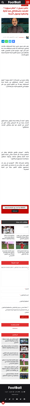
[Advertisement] (15, 104)
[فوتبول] (14, 2)
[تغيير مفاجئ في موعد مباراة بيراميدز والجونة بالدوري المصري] (22, 230)
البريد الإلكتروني (24, 295)
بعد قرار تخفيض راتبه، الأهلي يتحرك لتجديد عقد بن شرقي (23, 252)
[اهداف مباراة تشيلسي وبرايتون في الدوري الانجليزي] (24, 376)
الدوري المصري (24, 5)
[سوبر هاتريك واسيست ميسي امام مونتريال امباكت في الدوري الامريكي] (7, 245)
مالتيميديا (10, 392)
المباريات (22, 392)
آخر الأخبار (17, 392)
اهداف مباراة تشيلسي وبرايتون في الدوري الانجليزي (10, 375)
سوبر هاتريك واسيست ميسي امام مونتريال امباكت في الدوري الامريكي (8, 253)
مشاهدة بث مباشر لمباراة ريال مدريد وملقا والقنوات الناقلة (8, 237)
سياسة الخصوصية (15, 394)
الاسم (27, 289)
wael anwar (21, 37)
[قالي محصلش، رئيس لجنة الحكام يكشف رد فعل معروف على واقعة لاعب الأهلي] (24, 369)
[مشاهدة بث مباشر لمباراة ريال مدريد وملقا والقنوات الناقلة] (7, 230)
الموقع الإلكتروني (24, 301)
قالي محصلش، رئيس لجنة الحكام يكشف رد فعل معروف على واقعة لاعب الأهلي (10, 368)
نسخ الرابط (15, 211)
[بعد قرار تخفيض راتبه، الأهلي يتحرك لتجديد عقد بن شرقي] (22, 245)
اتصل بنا (6, 392)
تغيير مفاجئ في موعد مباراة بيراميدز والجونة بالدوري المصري (22, 237)
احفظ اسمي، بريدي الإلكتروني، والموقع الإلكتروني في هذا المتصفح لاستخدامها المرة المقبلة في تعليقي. (15, 309)
